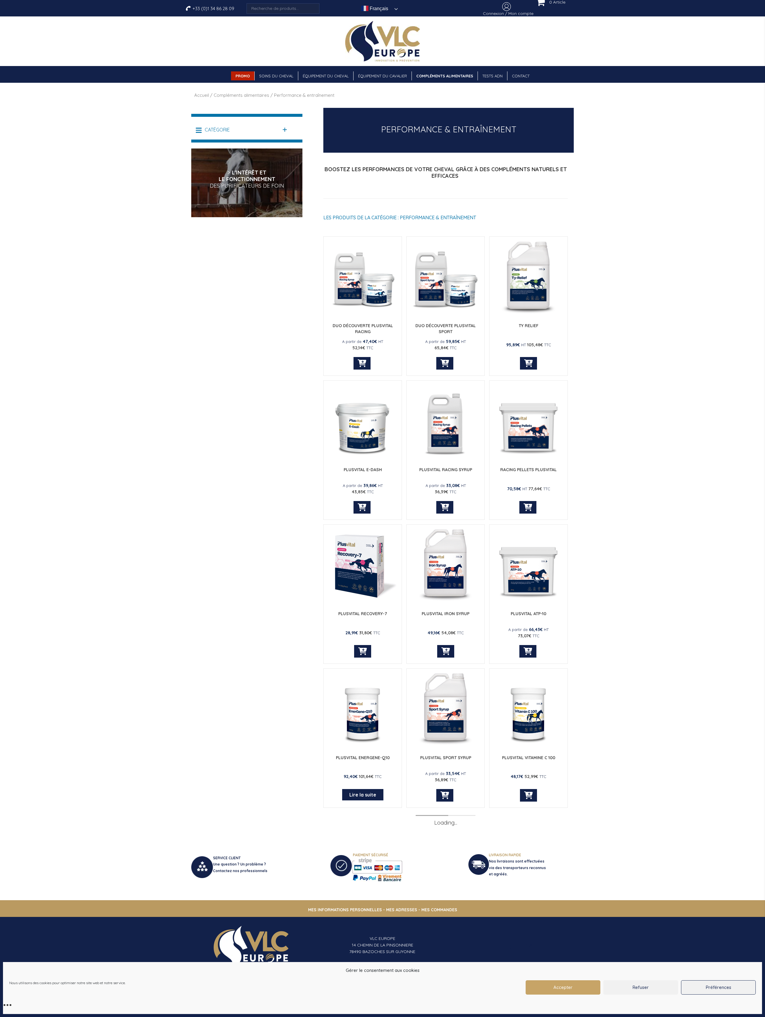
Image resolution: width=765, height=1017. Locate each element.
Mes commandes (439, 909)
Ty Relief (528, 325)
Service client (227, 858)
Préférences (718, 987)
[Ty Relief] (528, 313)
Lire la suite (362, 795)
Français (378, 8)
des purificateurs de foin (247, 185)
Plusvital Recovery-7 (362, 613)
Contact (521, 75)
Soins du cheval (276, 75)
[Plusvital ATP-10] (528, 601)
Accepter (563, 987)
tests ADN (492, 75)
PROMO (242, 75)
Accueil (201, 95)
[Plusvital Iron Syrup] (446, 601)
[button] (241, 130)
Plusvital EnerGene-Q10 (363, 757)
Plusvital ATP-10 (528, 613)
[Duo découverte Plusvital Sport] (446, 313)
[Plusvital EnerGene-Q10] (363, 745)
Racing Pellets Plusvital (528, 469)
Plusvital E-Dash (363, 469)
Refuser (641, 987)
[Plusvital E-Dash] (363, 457)
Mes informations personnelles (345, 909)
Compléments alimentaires (444, 75)
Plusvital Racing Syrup (445, 469)
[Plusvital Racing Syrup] (446, 457)
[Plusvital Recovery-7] (363, 601)
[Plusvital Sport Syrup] (446, 745)
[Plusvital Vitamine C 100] (528, 745)
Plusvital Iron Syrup (445, 613)
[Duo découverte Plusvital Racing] (363, 313)
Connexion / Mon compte (508, 13)
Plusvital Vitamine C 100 (528, 757)
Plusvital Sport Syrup (445, 757)
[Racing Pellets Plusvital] (528, 457)
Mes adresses (401, 909)
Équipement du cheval (326, 75)
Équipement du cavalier (382, 75)
